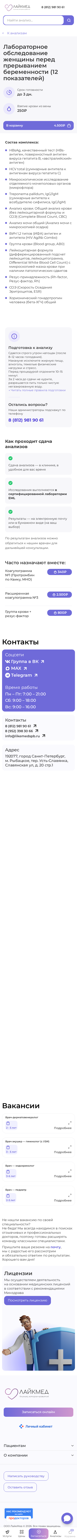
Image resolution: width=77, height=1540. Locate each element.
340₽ (62, 572)
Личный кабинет (39, 1426)
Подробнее (63, 1128)
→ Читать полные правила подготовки (37, 390)
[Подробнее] (70, 1124)
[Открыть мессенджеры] (67, 1519)
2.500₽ (62, 594)
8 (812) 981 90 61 (52, 7)
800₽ (62, 613)
